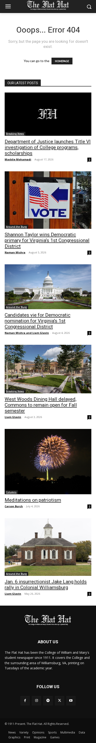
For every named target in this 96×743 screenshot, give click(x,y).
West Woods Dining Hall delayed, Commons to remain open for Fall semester (41, 405)
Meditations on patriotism (33, 500)
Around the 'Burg (16, 226)
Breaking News (15, 133)
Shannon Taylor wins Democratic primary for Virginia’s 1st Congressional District (47, 240)
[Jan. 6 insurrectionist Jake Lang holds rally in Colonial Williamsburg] (48, 547)
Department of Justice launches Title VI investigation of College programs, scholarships (48, 147)
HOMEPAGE (62, 61)
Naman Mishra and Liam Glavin (27, 333)
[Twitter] (59, 700)
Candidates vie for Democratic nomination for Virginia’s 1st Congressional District (37, 320)
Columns (11, 492)
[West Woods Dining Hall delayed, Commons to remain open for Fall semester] (48, 369)
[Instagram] (36, 700)
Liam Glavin (13, 417)
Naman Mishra (15, 252)
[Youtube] (70, 700)
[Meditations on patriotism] (48, 461)
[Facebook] (25, 700)
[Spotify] (47, 700)
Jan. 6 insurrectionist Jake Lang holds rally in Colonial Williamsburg (46, 584)
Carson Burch (14, 506)
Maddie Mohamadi (18, 159)
